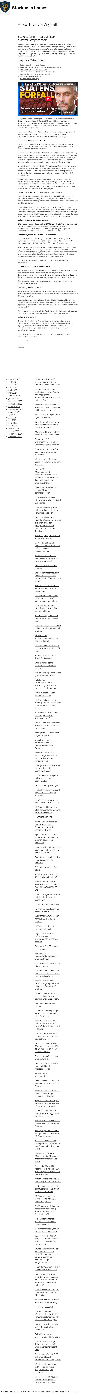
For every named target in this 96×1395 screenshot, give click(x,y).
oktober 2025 (14, 406)
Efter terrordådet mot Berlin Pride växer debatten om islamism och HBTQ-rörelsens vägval (48, 576)
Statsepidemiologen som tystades (32, 65)
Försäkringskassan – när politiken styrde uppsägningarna (40, 67)
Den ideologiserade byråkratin (30, 76)
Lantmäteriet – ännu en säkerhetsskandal (35, 74)
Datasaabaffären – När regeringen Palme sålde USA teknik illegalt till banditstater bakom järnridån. (47, 1170)
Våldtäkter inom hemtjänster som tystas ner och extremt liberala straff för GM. (47, 1189)
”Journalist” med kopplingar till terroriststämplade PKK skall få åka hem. (46, 1013)
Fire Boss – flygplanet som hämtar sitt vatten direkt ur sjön (46, 618)
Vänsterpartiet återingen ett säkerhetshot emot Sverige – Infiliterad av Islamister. (47, 407)
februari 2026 (14, 395)
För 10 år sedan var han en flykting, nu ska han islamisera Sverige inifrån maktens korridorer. (48, 704)
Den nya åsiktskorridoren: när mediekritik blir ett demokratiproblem (47, 768)
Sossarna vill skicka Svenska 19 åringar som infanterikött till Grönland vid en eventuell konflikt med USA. (47, 1047)
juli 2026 (12, 382)
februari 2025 (14, 428)
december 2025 (15, 401)
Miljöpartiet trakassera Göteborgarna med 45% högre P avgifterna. (45, 1199)
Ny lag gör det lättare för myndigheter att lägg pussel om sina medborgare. (47, 1113)
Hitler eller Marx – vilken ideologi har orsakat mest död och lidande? (48, 500)
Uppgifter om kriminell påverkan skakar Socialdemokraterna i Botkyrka (44, 744)
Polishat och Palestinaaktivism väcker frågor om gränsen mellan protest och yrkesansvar (46, 684)
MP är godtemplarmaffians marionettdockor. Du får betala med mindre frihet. (46, 598)
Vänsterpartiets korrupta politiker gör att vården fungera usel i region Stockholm (45, 1368)
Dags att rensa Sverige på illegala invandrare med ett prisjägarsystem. (46, 1036)
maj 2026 (12, 387)
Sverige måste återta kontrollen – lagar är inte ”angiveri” (45, 665)
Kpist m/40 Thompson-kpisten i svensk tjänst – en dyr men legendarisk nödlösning (46, 838)
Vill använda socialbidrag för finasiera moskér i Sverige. (47, 910)
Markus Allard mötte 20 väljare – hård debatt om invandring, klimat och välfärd (47, 382)
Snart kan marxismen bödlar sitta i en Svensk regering (47, 1301)
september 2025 (15, 409)
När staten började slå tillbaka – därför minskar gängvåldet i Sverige (48, 628)
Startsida (25, 340)
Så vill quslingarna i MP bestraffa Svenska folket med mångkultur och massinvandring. (47, 546)
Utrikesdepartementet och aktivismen (33, 69)
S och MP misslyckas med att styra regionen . (47, 964)
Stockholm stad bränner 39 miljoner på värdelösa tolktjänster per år (46, 715)
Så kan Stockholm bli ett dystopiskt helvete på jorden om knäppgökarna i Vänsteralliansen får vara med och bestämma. (47, 394)
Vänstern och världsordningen (42, 1074)
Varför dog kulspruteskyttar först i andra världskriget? (47, 875)
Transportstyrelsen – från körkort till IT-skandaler (37, 72)
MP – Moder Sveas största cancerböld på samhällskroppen (46, 490)
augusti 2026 (14, 379)
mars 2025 (13, 425)
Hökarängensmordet (44, 1307)
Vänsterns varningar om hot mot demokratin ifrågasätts (47, 801)
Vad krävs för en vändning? (29, 79)
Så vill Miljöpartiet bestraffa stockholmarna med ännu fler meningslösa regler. (47, 425)
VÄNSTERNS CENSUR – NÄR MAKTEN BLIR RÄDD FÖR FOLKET (47, 919)
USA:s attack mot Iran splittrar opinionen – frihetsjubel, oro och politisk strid (48, 850)
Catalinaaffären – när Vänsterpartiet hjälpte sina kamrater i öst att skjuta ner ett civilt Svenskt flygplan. (47, 1315)
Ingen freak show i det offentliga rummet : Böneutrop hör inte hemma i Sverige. (47, 937)
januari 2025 (13, 431)
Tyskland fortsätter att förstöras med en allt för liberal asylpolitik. (45, 1221)
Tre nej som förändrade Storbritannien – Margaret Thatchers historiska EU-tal (47, 442)
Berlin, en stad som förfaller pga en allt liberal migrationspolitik (47, 1066)
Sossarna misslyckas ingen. (47, 785)
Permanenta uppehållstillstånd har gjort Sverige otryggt (46, 956)
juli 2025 (12, 414)
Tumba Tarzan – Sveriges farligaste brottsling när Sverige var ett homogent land (46, 1345)
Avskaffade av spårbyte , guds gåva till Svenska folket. (48, 674)
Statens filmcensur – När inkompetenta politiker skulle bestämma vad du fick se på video (47, 1144)
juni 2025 (12, 417)
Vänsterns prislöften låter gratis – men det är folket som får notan (48, 462)
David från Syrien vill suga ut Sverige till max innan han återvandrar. (47, 1292)
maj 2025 (12, 420)
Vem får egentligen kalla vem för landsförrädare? (47, 537)
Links (79, 1391)
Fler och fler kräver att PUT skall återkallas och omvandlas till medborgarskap (48, 1357)
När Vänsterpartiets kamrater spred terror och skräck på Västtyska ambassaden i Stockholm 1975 (47, 1210)
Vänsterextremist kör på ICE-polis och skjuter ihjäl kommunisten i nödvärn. (47, 1093)
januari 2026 (13, 398)
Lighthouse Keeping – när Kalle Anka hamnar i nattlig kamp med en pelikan (46, 510)
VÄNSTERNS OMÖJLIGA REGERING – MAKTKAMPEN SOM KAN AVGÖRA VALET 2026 (46, 885)
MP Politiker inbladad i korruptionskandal (44, 927)
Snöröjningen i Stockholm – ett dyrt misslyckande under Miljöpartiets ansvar (47, 1133)
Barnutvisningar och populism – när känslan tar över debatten (48, 860)
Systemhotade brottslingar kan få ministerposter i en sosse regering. (47, 588)
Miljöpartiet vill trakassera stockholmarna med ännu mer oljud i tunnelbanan (48, 810)
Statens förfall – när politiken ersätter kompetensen (36, 38)
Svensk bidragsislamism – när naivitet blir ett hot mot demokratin (47, 897)
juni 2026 (12, 384)
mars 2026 (13, 392)
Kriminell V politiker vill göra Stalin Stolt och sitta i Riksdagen (46, 1327)
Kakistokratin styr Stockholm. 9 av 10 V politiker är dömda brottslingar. (47, 725)
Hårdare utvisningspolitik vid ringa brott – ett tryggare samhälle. (47, 793)
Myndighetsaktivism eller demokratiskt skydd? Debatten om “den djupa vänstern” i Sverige (46, 825)
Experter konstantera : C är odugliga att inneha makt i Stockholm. (46, 452)
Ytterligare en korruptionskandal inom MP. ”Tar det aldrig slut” (47, 638)
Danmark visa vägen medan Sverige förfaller (46, 1057)
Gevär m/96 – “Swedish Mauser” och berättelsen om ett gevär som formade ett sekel (47, 1157)
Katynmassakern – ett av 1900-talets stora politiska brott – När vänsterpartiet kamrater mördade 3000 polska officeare (46, 1279)
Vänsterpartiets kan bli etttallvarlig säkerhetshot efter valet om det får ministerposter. (46, 756)
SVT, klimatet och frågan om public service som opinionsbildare (47, 778)
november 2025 (15, 403)
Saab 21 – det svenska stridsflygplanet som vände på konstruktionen (47, 608)
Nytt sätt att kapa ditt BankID (47, 904)
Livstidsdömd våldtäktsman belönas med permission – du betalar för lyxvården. (47, 973)
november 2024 (15, 436)
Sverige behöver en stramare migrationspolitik (47, 734)
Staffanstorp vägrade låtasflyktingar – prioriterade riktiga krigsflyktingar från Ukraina (47, 984)
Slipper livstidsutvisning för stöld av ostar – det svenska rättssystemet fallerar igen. (47, 1103)
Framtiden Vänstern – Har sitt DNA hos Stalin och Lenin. (47, 1268)
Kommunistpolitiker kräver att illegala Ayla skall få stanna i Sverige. (47, 1123)
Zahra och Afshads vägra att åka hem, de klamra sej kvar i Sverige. (47, 1083)
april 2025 (12, 423)
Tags (70, 1391)
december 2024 (15, 433)
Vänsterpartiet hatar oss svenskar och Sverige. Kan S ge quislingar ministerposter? (48, 558)
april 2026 (12, 390)
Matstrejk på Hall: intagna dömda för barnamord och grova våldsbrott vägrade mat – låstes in (47, 1024)
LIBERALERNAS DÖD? (44, 817)
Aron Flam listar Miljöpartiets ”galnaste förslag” (47, 416)
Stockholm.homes (29, 7)
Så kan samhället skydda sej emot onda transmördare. (47, 1230)
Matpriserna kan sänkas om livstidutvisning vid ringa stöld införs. (48, 648)
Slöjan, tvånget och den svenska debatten (45, 694)
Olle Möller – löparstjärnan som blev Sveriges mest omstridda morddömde (46, 1379)
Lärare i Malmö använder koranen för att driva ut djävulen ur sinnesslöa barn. (47, 996)
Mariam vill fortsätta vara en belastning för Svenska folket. (48, 1180)
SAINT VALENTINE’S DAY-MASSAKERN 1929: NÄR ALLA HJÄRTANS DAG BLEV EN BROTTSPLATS (47, 1240)
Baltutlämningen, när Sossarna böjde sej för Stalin (47, 1335)
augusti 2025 (14, 412)
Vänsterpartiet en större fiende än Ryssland (45, 656)
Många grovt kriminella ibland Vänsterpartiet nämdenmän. (47, 433)
